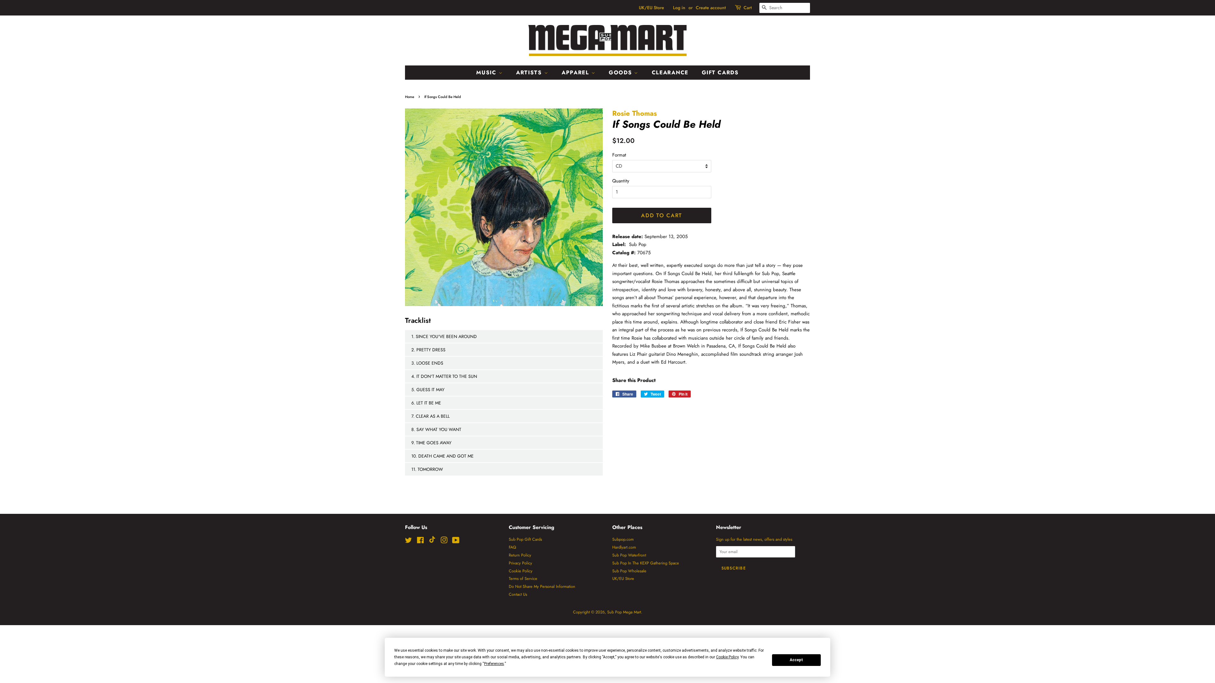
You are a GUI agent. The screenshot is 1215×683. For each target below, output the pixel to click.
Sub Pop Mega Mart (624, 612)
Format (619, 154)
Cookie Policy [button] (727, 657)
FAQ (512, 547)
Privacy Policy (520, 563)
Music (487, 72)
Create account (711, 7)
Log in (679, 7)
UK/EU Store (651, 7)
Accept (796, 660)
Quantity (620, 180)
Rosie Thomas (634, 113)
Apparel (576, 72)
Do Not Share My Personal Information (542, 586)
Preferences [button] (494, 663)
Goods (621, 72)
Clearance (670, 72)
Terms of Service (523, 578)
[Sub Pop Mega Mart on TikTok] (432, 541)
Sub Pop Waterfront (629, 555)
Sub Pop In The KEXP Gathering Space (645, 563)
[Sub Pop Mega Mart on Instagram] (443, 541)
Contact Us (518, 594)
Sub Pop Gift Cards (525, 539)
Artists (530, 72)
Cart (748, 7)
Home (409, 96)
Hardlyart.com (624, 547)
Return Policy (520, 555)
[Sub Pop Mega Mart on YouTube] (455, 541)
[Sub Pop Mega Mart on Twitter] (408, 541)
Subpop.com (623, 539)
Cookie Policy (521, 571)
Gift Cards (720, 72)
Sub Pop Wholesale (629, 571)
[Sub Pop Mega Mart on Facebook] (420, 541)
